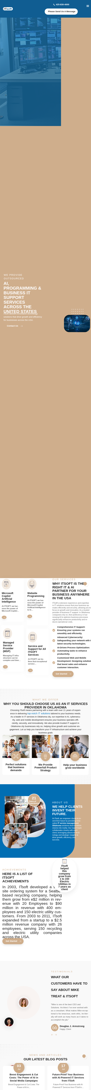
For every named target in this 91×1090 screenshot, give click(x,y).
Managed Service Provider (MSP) (8, 647)
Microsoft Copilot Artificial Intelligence (9, 597)
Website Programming (35, 594)
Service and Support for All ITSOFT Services (37, 650)
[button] (72, 1035)
